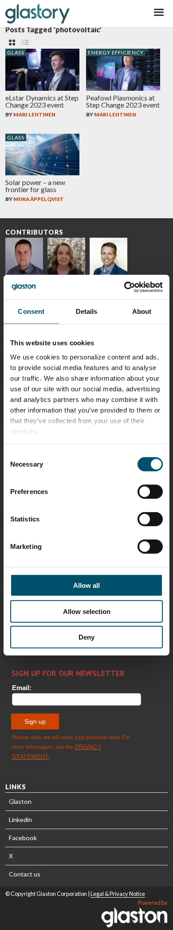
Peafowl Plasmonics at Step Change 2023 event (123, 101)
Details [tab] (87, 311)
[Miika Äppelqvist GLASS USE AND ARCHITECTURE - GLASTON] (108, 256)
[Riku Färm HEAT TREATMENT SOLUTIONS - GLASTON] (24, 256)
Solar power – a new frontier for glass (35, 185)
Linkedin (20, 819)
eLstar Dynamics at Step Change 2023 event (42, 101)
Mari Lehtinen (34, 114)
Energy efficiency (116, 52)
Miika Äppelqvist (38, 199)
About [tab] (142, 311)
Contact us (24, 874)
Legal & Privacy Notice (117, 893)
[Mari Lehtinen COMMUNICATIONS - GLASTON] (66, 256)
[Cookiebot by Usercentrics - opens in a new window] (124, 287)
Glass (15, 52)
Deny (86, 637)
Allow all (86, 585)
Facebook (23, 837)
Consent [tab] (31, 311)
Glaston (20, 801)
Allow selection (86, 611)
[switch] (150, 492)
